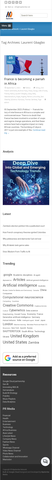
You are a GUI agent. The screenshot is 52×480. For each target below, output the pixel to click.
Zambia (33, 342)
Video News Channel (12, 451)
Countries (15, 301)
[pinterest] (13, 3)
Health (5, 418)
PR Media (9, 408)
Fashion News (9, 442)
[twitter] (9, 3)
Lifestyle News (9, 436)
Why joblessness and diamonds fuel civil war (22, 239)
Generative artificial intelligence (17, 317)
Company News (10, 439)
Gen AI (5, 384)
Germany (36, 317)
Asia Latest (8, 433)
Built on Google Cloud (11, 472)
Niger (18, 97)
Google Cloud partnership (14, 381)
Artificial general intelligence (37, 280)
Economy (31, 314)
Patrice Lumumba (33, 97)
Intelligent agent (28, 320)
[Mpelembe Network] (7, 15)
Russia (29, 328)
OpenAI (23, 328)
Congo (35, 91)
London (8, 324)
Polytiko (6, 396)
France (6, 94)
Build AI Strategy (10, 393)
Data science (32, 310)
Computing (7, 301)
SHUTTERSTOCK (12, 331)
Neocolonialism (9, 97)
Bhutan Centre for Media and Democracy (17, 290)
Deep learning (8, 314)
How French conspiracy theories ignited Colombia (24, 232)
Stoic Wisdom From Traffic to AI (16, 252)
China (43, 290)
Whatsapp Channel (11, 448)
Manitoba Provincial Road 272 (37, 325)
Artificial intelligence (20, 285)
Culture (5, 311)
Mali (33, 94)
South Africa (27, 331)
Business (7, 424)
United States (15, 342)
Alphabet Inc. (7, 280)
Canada (36, 290)
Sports (6, 445)
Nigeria (23, 97)
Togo (39, 100)
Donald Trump (20, 314)
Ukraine (6, 337)
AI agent (37, 275)
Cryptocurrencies (41, 306)
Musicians (6, 328)
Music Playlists (9, 399)
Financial (6, 415)
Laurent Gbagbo (21, 94)
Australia (41, 286)
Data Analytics (9, 402)
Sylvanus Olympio (17, 100)
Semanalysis (8, 390)
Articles (19, 279)
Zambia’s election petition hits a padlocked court (24, 226)
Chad (30, 91)
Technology (39, 331)
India (19, 320)
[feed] (16, 3)
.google (7, 274)
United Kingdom (24, 336)
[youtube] (20, 3)
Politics (28, 88)
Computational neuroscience (23, 297)
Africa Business (10, 430)
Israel (37, 320)
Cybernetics (17, 310)
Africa (37, 88)
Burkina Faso (22, 91)
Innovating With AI (10, 387)
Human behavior (9, 320)
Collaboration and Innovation (15, 456)
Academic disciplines (22, 275)
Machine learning (20, 325)
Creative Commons (18, 305)
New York (15, 328)
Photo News (8, 453)
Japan (42, 320)
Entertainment (9, 421)
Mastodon (7, 459)
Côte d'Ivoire (42, 91)
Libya (29, 94)
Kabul (12, 94)
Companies (7, 293)
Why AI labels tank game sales (16, 245)
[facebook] (6, 3)
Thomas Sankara (31, 100)
